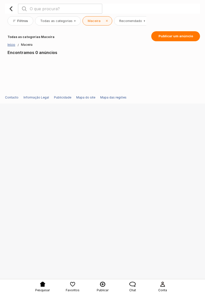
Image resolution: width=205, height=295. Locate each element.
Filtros (22, 21)
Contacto (11, 97)
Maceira (98, 21)
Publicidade (62, 97)
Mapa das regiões (113, 97)
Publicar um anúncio (175, 36)
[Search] (24, 9)
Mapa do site (85, 97)
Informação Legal (36, 97)
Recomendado (132, 21)
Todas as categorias (58, 21)
